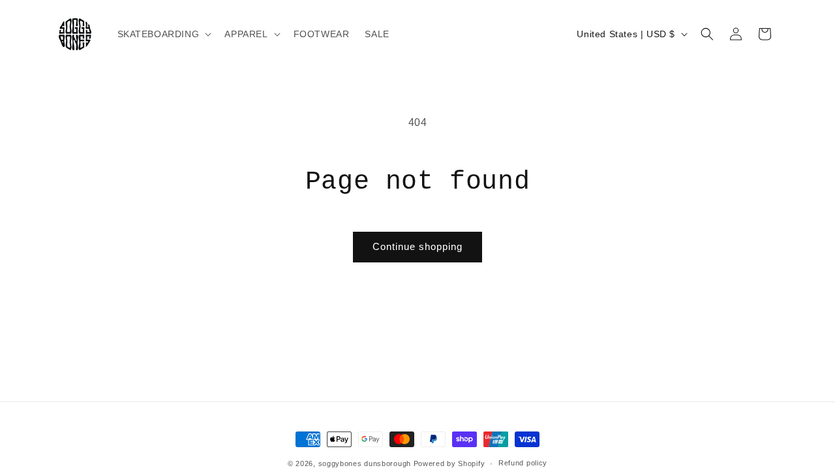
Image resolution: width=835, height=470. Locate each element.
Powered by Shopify (449, 463)
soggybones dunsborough (364, 463)
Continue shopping (417, 246)
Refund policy (522, 463)
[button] (163, 34)
